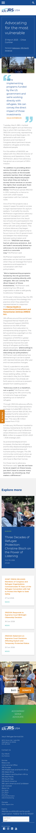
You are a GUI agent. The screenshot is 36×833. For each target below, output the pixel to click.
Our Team (5, 794)
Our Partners (6, 756)
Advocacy (16, 48)
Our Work (5, 754)
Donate (5, 802)
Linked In (12, 828)
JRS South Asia (7, 779)
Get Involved (7, 786)
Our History (5, 792)
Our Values (5, 790)
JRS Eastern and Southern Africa (15, 774)
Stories (4, 760)
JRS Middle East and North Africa (15, 770)
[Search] (33, 2)
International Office (9, 765)
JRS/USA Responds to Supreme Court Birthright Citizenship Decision (15, 615)
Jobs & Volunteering (8, 798)
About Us (5, 788)
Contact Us (6, 750)
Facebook (4, 828)
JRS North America (9, 781)
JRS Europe (6, 767)
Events (4, 809)
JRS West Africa (8, 772)
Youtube (16, 828)
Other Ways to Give (8, 804)
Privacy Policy (6, 826)
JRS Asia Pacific (8, 777)
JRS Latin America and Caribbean (15, 783)
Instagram (8, 828)
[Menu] (3, 2)
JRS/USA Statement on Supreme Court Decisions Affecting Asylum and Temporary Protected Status (17, 639)
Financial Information (8, 796)
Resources (6, 763)
